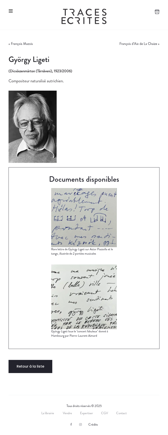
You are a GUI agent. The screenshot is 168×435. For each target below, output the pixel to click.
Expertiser (86, 413)
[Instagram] (80, 424)
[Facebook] (71, 424)
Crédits (93, 424)
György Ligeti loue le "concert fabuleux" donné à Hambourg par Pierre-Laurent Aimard (79, 333)
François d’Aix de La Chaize (138, 43)
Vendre (67, 413)
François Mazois (22, 43)
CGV (104, 413)
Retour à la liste (30, 366)
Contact (121, 413)
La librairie (48, 413)
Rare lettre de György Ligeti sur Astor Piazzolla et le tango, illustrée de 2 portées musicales (82, 251)
